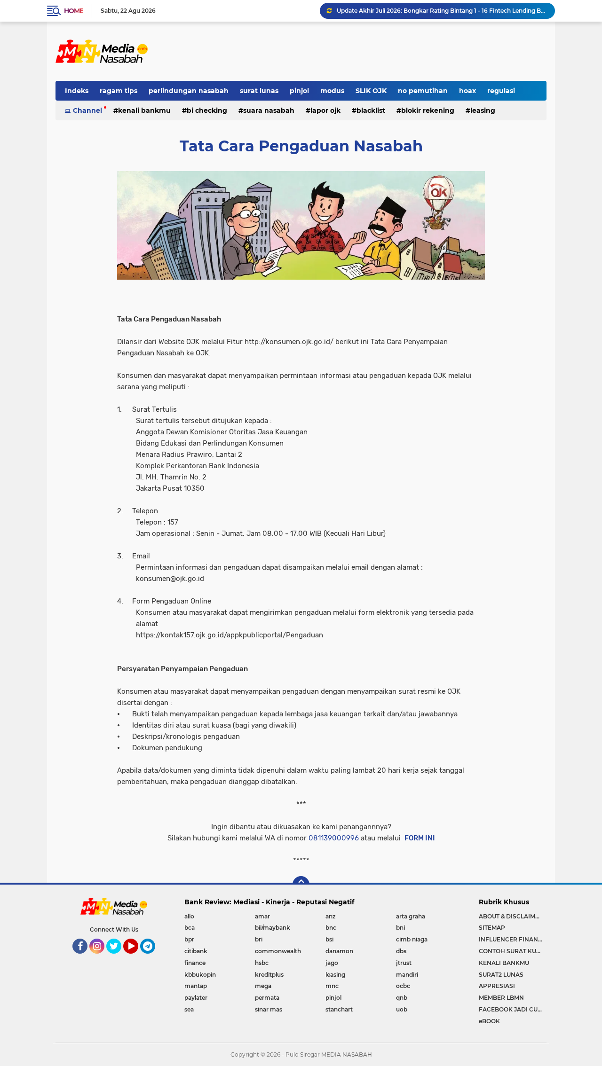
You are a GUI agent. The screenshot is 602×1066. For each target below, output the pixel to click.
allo (189, 916)
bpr (189, 939)
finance (195, 962)
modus (332, 90)
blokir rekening (427, 110)
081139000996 (334, 838)
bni (400, 927)
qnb (401, 997)
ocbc (403, 985)
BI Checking (207, 110)
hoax (467, 90)
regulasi (501, 90)
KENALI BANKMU (504, 962)
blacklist (370, 110)
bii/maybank (272, 927)
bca (189, 927)
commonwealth (278, 951)
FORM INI (419, 838)
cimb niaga (412, 939)
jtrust (404, 962)
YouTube (137, 958)
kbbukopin (200, 974)
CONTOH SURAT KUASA (513, 951)
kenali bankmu (144, 110)
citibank (195, 951)
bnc (330, 927)
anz (330, 916)
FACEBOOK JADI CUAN (513, 1009)
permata (267, 997)
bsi (329, 939)
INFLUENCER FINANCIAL (513, 939)
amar (262, 916)
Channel (87, 110)
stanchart (339, 1009)
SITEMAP (492, 927)
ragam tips (118, 90)
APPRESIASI (497, 985)
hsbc (262, 962)
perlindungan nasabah (189, 90)
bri (258, 939)
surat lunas (259, 90)
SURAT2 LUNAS (501, 974)
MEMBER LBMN (501, 997)
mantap (195, 985)
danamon (339, 951)
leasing (482, 110)
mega (263, 985)
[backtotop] (301, 884)
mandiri (407, 974)
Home (73, 11)
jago (331, 962)
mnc (332, 985)
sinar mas (268, 1009)
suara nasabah (268, 110)
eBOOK (489, 1021)
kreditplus (269, 974)
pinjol (299, 90)
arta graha (410, 916)
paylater (195, 997)
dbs (401, 951)
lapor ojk (325, 110)
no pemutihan (423, 90)
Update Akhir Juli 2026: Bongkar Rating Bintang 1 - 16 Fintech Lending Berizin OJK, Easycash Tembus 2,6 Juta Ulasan (442, 10)
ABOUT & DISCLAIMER (511, 916)
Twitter (118, 958)
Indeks (76, 90)
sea (189, 1009)
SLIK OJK (371, 90)
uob (401, 1009)
